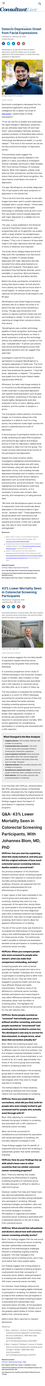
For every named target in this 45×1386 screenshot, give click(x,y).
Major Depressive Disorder (19, 568)
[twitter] (8, 43)
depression (7, 114)
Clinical (4, 568)
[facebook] (3, 43)
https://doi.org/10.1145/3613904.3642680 (17, 541)
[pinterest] (18, 43)
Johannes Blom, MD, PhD (11, 602)
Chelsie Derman (8, 39)
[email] (23, 43)
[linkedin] (13, 43)
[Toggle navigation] (3, 3)
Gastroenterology (15, 1362)
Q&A (24, 1362)
